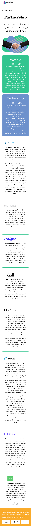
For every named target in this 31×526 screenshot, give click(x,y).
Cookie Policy (19, 517)
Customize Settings (6, 521)
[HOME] (2, 10)
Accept (25, 522)
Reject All (15, 522)
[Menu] (28, 3)
